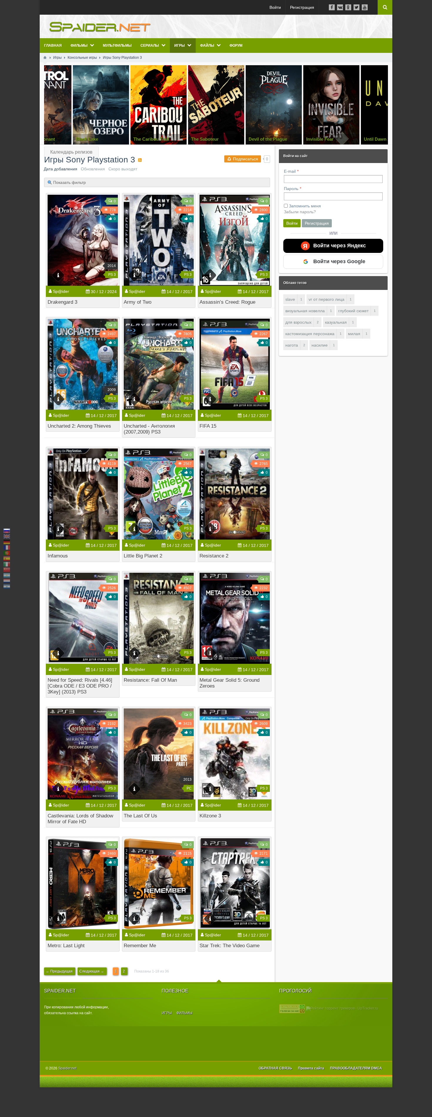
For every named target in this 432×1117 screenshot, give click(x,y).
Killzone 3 (210, 816)
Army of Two (137, 302)
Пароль (291, 188)
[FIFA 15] (235, 364)
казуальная (336, 322)
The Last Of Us (140, 816)
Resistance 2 (214, 556)
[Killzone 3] (235, 753)
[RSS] (140, 160)
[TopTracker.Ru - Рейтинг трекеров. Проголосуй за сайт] (292, 1008)
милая (354, 333)
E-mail (290, 171)
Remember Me (140, 945)
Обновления (93, 169)
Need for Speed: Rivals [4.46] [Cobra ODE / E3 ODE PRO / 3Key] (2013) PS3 (80, 686)
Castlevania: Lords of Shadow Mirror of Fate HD (80, 818)
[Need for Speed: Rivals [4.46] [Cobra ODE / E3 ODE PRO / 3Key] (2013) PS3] (83, 618)
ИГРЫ (167, 1013)
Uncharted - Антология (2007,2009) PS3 (149, 429)
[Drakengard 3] (83, 240)
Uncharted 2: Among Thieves (79, 426)
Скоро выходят (122, 169)
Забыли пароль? (300, 211)
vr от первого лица (326, 299)
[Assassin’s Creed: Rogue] (235, 240)
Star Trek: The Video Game (229, 945)
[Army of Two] (159, 240)
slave (290, 299)
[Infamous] (83, 494)
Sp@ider (61, 291)
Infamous (58, 556)
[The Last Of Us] (159, 753)
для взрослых (298, 322)
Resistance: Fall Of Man (150, 680)
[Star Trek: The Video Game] (235, 883)
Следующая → (92, 971)
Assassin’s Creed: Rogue (227, 302)
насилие (320, 345)
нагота (291, 345)
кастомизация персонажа (309, 333)
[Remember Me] (159, 883)
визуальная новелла (305, 310)
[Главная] (45, 57)
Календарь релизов (71, 152)
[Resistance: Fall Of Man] (159, 618)
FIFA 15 (208, 426)
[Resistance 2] (235, 494)
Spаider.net (67, 1068)
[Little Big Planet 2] (159, 494)
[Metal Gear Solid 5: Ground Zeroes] (235, 618)
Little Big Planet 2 (143, 556)
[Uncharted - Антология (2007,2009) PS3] (159, 364)
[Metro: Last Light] (83, 883)
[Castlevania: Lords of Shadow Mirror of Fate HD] (83, 753)
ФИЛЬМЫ (184, 1013)
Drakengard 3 (62, 302)
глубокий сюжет (353, 310)
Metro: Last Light (66, 945)
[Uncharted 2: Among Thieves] (83, 364)
